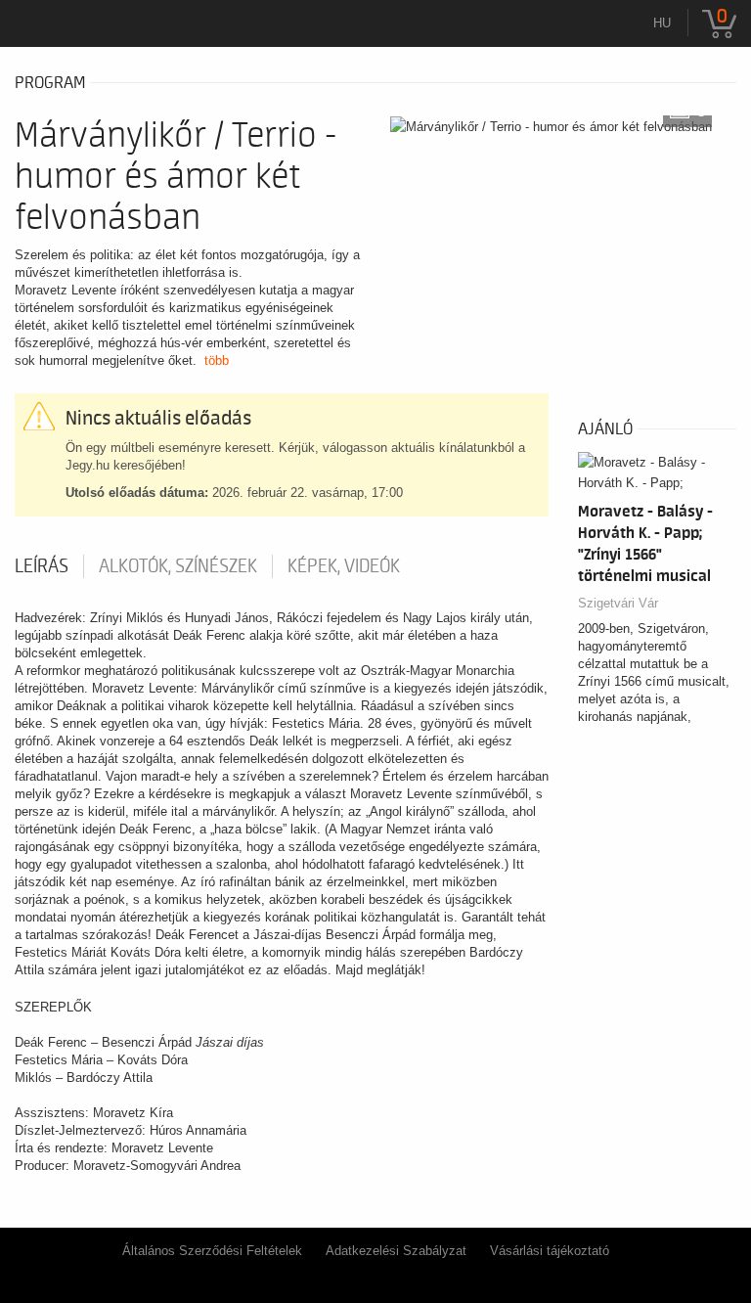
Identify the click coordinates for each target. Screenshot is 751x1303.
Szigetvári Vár (618, 603)
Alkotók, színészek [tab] (178, 566)
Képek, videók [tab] (343, 566)
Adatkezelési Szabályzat (396, 1250)
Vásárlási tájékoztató (549, 1250)
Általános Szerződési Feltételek (212, 1250)
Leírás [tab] (41, 566)
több (216, 360)
